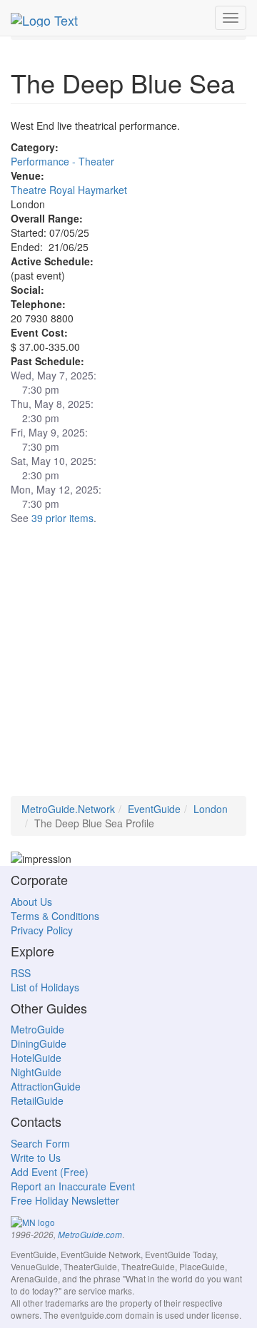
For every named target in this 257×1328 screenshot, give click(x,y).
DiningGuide (38, 1043)
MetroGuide (37, 1029)
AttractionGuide (46, 1086)
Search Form (40, 1143)
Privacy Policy (42, 930)
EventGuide (154, 809)
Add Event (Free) (50, 1172)
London (210, 809)
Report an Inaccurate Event (73, 1186)
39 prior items (62, 518)
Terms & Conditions (55, 916)
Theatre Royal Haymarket (69, 190)
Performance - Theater (62, 161)
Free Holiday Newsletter (65, 1200)
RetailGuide (37, 1100)
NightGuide (36, 1072)
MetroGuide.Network (68, 809)
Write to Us (36, 1157)
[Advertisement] (128, 667)
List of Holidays (45, 987)
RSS (21, 973)
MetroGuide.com (90, 1234)
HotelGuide (36, 1058)
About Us (31, 901)
